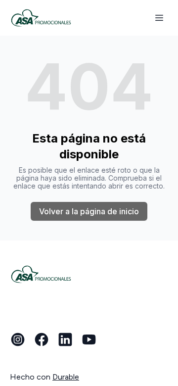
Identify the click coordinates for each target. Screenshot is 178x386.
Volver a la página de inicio (89, 211)
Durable (65, 377)
